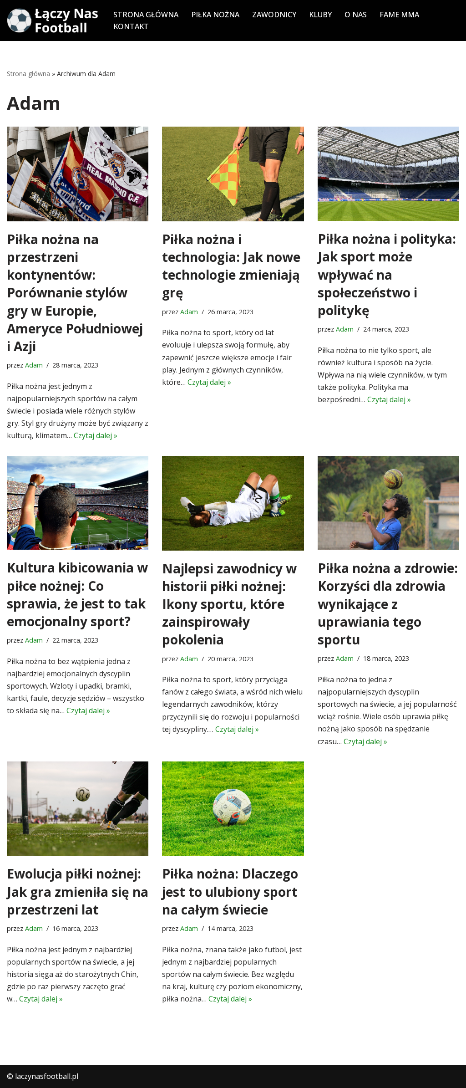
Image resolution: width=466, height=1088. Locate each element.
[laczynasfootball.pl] (52, 20)
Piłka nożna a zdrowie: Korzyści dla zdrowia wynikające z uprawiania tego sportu (388, 603)
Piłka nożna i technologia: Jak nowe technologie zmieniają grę (231, 265)
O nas (355, 15)
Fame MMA (399, 15)
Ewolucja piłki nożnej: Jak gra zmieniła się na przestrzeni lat (77, 891)
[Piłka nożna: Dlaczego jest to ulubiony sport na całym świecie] (233, 808)
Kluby (320, 15)
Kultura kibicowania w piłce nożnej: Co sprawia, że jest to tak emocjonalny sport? (77, 594)
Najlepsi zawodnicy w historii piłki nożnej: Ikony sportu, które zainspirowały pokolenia (229, 604)
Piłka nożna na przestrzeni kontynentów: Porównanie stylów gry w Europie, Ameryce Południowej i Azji (75, 292)
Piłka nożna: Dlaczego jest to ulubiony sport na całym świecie (230, 891)
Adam (34, 365)
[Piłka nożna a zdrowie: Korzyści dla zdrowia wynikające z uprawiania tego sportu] (388, 503)
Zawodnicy (274, 15)
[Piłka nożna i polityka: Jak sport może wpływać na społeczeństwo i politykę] (388, 174)
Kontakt (131, 26)
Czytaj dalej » (95, 435)
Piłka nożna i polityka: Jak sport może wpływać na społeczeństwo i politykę (387, 274)
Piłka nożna (215, 15)
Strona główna (145, 15)
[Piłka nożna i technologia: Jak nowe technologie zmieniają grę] (233, 174)
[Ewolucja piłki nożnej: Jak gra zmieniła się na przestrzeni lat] (77, 808)
